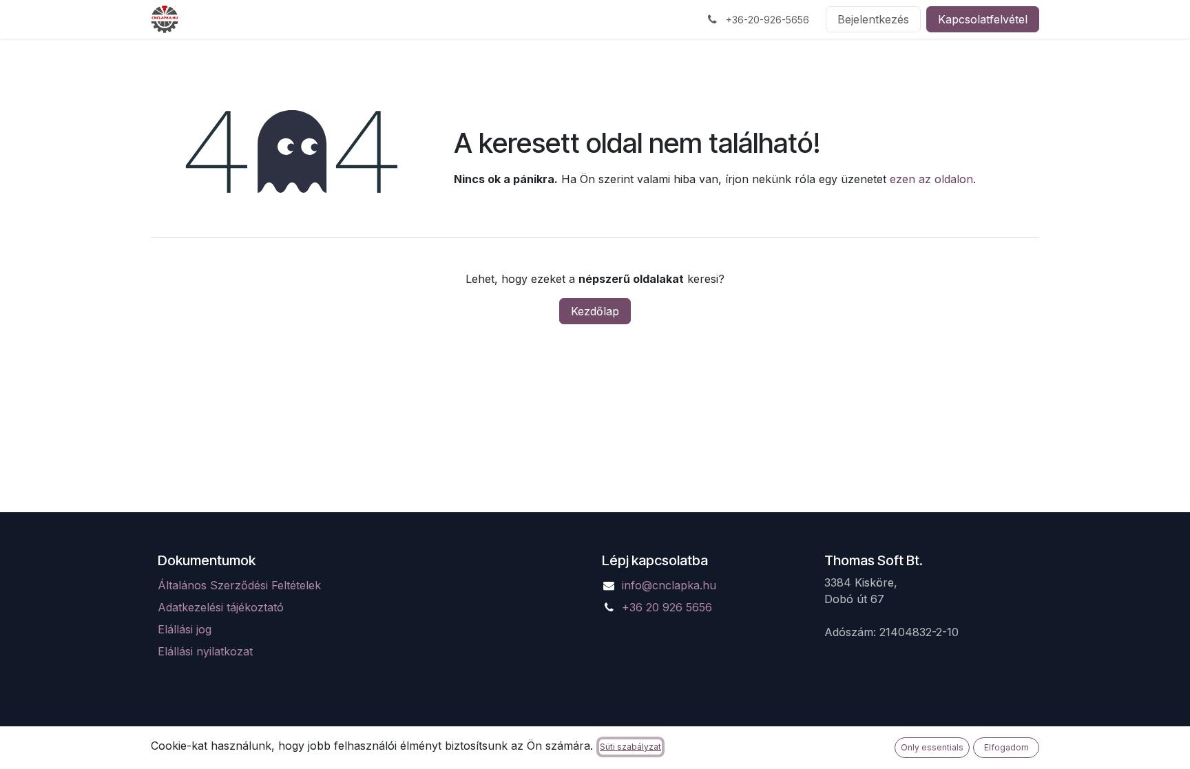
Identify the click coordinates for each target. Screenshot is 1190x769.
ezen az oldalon (931, 179)
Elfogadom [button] (1006, 747)
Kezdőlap (595, 311)
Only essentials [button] (932, 747)
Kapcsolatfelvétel (982, 19)
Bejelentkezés (873, 19)
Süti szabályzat (630, 746)
